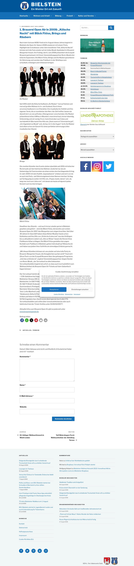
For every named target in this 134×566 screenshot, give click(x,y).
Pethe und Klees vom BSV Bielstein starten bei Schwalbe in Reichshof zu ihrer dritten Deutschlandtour (34, 485)
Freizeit (70, 16)
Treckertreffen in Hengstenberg (101, 77)
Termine (36, 330)
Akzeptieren (54, 289)
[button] (22, 320)
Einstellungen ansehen (80, 289)
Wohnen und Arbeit (41, 16)
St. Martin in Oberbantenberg (100, 101)
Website (23, 407)
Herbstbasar (94, 89)
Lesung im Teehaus (96, 80)
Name (23, 385)
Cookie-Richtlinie (59, 294)
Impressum (77, 294)
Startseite (24, 16)
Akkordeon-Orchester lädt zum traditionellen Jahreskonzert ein (80, 509)
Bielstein (46, 4)
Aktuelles (27, 330)
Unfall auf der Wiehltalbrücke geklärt (77, 460)
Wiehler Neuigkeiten (68, 478)
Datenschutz (69, 294)
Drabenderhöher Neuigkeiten (72, 504)
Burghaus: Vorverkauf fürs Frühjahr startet (81, 464)
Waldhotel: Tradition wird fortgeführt (71, 482)
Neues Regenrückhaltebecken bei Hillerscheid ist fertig (77, 519)
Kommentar (25, 357)
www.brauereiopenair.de (29, 312)
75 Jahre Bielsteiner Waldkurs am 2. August (33, 501)
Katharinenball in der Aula (99, 98)
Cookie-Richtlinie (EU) (26, 539)
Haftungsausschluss (26, 531)
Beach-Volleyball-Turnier (98, 71)
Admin (41, 26)
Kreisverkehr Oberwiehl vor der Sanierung (73, 488)
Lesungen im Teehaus (26, 469)
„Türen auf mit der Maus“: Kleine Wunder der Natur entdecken (80, 514)
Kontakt (21, 524)
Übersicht (83, 124)
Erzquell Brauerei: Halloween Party (101, 95)
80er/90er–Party (96, 92)
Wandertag (94, 74)
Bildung (58, 16)
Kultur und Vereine (86, 16)
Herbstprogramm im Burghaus (100, 86)
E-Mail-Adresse (27, 396)
